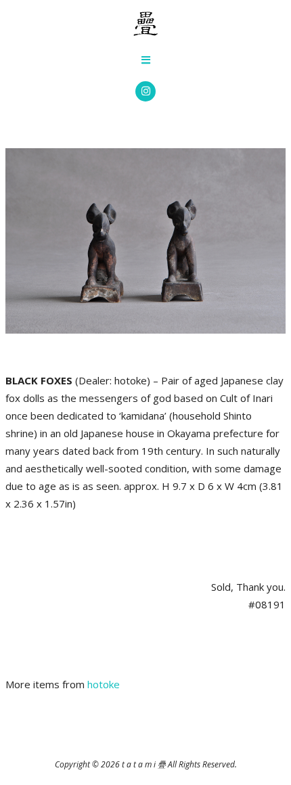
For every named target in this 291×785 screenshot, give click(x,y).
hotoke (103, 684)
